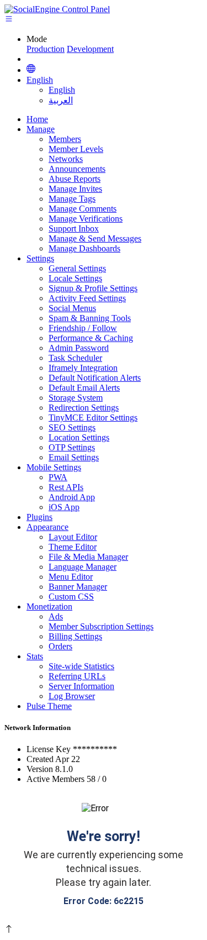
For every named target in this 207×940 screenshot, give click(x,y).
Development (90, 49)
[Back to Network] (30, 69)
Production (45, 49)
